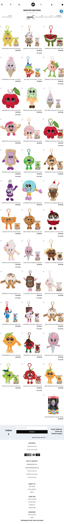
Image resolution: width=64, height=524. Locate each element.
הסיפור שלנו (32, 486)
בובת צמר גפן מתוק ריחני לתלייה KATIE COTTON (30, 262)
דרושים (32, 492)
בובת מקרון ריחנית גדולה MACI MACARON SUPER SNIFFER (27, 203)
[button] (43, 26)
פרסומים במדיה (32, 489)
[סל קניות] (62, 4)
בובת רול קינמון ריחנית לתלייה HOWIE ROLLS (52, 324)
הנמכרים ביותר (32, 502)
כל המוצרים (32, 505)
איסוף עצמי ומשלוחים (32, 474)
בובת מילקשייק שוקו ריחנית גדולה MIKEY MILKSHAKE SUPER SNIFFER (45, 203)
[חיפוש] (10, 4)
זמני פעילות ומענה (32, 471)
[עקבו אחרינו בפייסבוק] (9, 434)
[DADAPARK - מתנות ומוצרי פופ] (33, 4)
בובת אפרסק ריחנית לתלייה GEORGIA (54, 79)
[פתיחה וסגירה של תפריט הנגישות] (61, 11)
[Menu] (2, 4)
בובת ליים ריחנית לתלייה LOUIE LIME (33, 172)
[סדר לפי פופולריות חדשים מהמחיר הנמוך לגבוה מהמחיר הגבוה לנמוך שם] (7, 16)
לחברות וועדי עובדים (32, 449)
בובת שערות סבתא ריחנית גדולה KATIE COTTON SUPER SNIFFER (46, 355)
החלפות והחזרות (32, 477)
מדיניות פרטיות (32, 514)
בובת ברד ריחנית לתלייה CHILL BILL (33, 79)
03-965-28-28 (30, 464)
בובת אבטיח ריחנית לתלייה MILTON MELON (52, 48)
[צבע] (39, 16)
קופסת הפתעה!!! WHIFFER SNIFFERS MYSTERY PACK (49, 417)
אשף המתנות (32, 507)
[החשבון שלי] (52, 4)
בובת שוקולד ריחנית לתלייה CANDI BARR (32, 324)
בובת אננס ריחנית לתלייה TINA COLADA (11, 48)
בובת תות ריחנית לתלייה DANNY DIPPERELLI (31, 355)
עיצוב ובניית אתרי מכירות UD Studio (32, 520)
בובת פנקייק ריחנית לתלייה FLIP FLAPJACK (52, 262)
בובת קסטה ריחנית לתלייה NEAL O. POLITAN (31, 293)
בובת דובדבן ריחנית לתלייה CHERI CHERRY (52, 141)
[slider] (33, 17)
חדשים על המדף (32, 499)
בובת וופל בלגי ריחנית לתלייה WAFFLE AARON (52, 172)
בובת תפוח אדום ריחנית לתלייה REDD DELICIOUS (29, 386)
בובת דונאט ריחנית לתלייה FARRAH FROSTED (30, 141)
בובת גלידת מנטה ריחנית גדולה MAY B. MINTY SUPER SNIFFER (26, 110)
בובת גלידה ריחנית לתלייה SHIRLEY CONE (52, 110)
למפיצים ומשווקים (32, 446)
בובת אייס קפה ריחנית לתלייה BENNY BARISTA (30, 48)
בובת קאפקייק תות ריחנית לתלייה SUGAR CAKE (51, 293)
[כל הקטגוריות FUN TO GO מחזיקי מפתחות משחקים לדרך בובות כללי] (57, 16)
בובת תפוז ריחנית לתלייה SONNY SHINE (53, 386)
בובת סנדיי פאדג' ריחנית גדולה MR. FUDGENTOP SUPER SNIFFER (46, 232)
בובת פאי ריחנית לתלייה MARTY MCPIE (32, 232)
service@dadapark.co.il (32, 467)
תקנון (32, 517)
